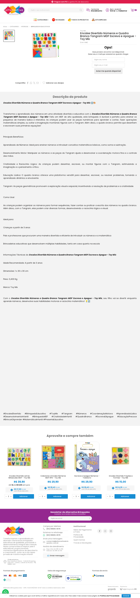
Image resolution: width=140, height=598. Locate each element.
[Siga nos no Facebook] (99, 531)
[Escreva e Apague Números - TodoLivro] (87, 470)
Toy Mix (83, 31)
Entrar (113, 11)
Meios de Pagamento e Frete (83, 531)
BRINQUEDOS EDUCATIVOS (40, 27)
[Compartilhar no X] (34, 83)
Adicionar (23, 496)
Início (5, 27)
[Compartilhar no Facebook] (28, 83)
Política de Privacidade (79, 536)
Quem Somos (79, 540)
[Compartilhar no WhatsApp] (31, 83)
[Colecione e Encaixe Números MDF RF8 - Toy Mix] (53, 470)
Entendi (126, 596)
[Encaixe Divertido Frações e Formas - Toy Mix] (121, 470)
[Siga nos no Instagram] (111, 531)
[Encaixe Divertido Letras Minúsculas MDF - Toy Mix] (19, 470)
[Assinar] (90, 518)
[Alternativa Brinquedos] (14, 10)
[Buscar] (80, 10)
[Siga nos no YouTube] (105, 531)
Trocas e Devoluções (82, 543)
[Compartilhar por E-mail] (37, 83)
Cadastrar (122, 11)
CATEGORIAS (14, 27)
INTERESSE (24, 27)
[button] (9, 36)
